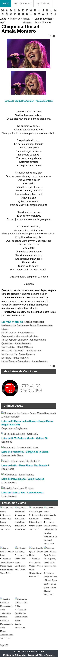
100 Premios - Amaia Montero (17, 347)
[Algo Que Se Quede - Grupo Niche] (36, 555)
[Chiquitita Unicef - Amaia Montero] (54, 36)
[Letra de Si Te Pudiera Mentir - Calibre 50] (19, 434)
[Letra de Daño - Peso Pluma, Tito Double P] (20, 461)
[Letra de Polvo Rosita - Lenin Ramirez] (17, 474)
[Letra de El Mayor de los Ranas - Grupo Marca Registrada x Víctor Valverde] (28, 416)
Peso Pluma (7, 469)
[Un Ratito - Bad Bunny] (22, 551)
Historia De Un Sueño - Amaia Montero (21, 350)
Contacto (50, 655)
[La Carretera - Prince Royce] (36, 511)
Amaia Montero (34, 321)
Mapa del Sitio (35, 655)
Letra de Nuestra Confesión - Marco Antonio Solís (6, 620)
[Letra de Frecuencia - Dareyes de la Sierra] (20, 447)
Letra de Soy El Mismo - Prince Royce (7, 562)
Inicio (5, 3)
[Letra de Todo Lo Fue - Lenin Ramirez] (17, 488)
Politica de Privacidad (14, 655)
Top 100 (4, 645)
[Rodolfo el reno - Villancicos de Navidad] (51, 518)
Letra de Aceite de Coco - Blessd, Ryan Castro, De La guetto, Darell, (50, 580)
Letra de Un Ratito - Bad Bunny (21, 558)
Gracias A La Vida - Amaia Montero (19, 336)
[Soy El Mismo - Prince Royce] (7, 555)
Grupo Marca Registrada (14, 428)
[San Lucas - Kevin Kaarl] (22, 511)
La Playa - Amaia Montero (15, 357)
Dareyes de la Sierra (12, 455)
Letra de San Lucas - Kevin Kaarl (20, 518)
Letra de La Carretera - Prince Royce (36, 518)
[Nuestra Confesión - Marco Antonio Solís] (7, 609)
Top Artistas (42, 3)
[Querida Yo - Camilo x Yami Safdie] (22, 606)
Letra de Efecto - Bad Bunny (5, 518)
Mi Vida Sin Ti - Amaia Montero (17, 332)
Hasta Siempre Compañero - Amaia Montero (24, 361)
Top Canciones (22, 3)
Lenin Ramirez (9, 482)
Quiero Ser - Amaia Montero (16, 343)
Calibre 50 (6, 441)
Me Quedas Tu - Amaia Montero (18, 354)
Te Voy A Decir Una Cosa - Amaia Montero (23, 339)
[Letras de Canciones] (22, 397)
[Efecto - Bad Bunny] (7, 511)
